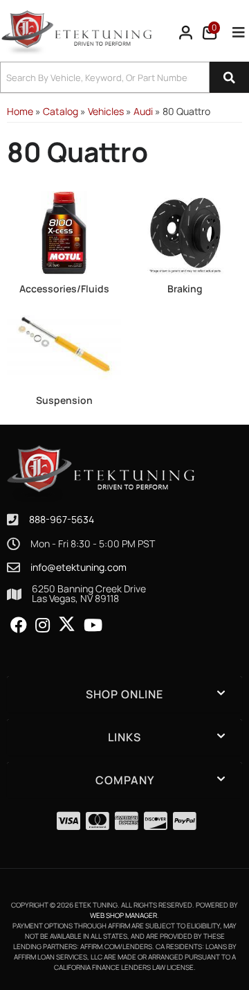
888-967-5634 (61, 519)
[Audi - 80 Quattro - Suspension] (64, 343)
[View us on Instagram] (42, 626)
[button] (124, 77)
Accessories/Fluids (64, 288)
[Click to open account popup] (186, 32)
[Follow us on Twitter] (66, 624)
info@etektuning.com (78, 567)
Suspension (64, 400)
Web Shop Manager (123, 915)
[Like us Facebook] (18, 626)
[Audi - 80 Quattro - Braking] (185, 231)
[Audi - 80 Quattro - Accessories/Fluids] (64, 231)
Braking (185, 288)
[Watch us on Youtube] (93, 626)
